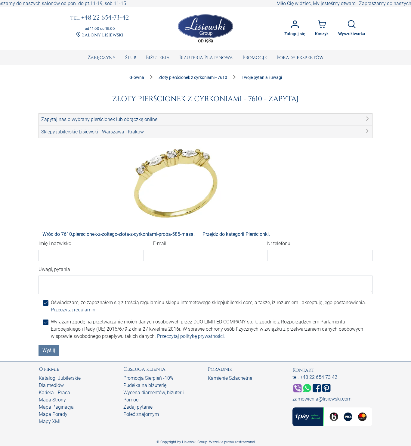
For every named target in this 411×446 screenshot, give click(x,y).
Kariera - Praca (54, 392)
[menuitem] (101, 57)
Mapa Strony (52, 400)
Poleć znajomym (141, 414)
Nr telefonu (278, 243)
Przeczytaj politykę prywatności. (191, 336)
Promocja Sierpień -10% (148, 378)
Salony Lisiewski (102, 35)
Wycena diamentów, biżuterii (153, 392)
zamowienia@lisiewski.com (321, 399)
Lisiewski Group (194, 442)
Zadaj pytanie (138, 407)
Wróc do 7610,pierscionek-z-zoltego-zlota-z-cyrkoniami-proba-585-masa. (118, 234)
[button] (205, 119)
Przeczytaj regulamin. (74, 310)
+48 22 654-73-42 (99, 18)
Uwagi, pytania (54, 269)
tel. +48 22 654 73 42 (314, 377)
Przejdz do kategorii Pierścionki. (236, 234)
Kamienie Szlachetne (230, 378)
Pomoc (130, 400)
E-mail (159, 243)
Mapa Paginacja (56, 407)
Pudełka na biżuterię (144, 385)
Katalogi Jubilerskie (60, 378)
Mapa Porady (53, 414)
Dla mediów (51, 385)
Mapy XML (50, 421)
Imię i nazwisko (55, 243)
